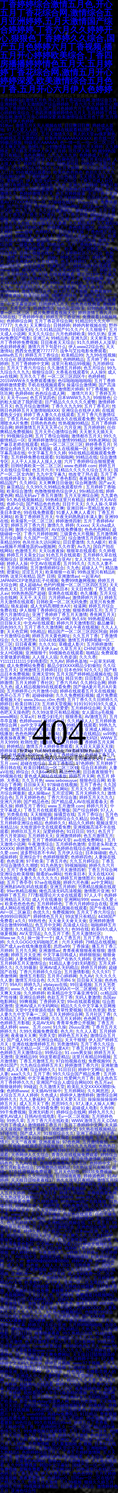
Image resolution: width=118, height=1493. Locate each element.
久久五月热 (32, 780)
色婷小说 (15, 504)
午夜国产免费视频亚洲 (92, 219)
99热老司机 (68, 163)
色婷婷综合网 (19, 321)
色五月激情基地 (72, 1239)
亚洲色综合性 (23, 1490)
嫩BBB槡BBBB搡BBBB (47, 1260)
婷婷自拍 (15, 1235)
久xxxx (82, 525)
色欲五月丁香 (60, 997)
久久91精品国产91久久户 (59, 329)
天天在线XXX (100, 873)
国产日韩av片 (45, 1397)
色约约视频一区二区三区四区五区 (75, 584)
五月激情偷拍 (95, 1141)
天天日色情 (81, 589)
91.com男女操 (78, 1052)
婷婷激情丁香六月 (95, 312)
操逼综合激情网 (81, 384)
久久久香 (87, 657)
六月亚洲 (72, 427)
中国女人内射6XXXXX (80, 1307)
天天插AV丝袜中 (46, 1090)
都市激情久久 (34, 270)
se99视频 (20, 299)
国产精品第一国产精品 (92, 1439)
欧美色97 (33, 1282)
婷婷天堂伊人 (28, 1205)
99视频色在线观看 (66, 652)
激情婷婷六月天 (87, 597)
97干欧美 (35, 861)
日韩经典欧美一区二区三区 (36, 465)
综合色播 (47, 1435)
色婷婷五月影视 (15, 1022)
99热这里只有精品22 (96, 1469)
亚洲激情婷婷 (68, 835)
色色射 (32, 1265)
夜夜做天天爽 (23, 1035)
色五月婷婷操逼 (70, 193)
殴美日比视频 (36, 295)
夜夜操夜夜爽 (92, 478)
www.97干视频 (86, 1363)
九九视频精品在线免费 (28, 1290)
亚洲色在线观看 (63, 593)
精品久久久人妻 (81, 1380)
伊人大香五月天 (55, 1473)
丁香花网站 (58, 1218)
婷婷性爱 (51, 1205)
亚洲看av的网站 (15, 1346)
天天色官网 (17, 631)
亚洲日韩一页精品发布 (88, 508)
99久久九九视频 (81, 1146)
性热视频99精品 (73, 423)
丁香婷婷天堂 (52, 1001)
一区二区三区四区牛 (67, 376)
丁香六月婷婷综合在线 (86, 903)
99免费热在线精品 (53, 1167)
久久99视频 (71, 1482)
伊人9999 (50, 282)
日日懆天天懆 (38, 1235)
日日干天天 (73, 504)
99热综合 (53, 1052)
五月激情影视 (77, 971)
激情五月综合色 (36, 291)
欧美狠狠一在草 (60, 572)
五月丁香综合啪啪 (52, 435)
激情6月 (35, 146)
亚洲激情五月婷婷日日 (40, 669)
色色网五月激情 (98, 1018)
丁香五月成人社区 (96, 180)
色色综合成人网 (50, 393)
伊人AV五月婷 (52, 1273)
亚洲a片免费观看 (27, 1358)
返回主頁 (54, 770)
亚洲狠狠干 (36, 652)
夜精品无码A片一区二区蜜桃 (70, 988)
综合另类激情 (84, 1401)
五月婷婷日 (56, 1358)
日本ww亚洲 (86, 1231)
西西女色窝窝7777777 (36, 350)
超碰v (52, 257)
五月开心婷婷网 (62, 976)
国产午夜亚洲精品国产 (78, 1320)
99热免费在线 (75, 1205)
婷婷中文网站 (90, 1069)
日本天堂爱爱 (55, 708)
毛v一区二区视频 (73, 1116)
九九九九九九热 (62, 155)
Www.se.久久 (12, 937)
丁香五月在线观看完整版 (47, 810)
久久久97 (101, 971)
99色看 (96, 818)
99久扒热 (96, 333)
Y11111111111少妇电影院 (24, 661)
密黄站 (13, 572)
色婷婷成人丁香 (94, 155)
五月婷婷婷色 (49, 903)
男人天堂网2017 (58, 1469)
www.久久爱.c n (26, 988)
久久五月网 (17, 1439)
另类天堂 (47, 1035)
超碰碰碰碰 (42, 695)
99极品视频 (11, 142)
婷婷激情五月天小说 (35, 848)
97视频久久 (58, 929)
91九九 (17, 1414)
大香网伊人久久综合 (30, 1154)
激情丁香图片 (36, 1129)
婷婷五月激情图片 (77, 878)
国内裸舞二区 (41, 1320)
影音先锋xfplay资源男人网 (44, 1401)
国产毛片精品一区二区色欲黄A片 (38, 1048)
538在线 (8, 316)
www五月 (19, 1214)
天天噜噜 (107, 1401)
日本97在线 (52, 678)
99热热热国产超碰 (28, 593)
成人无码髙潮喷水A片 (50, 606)
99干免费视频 (13, 1112)
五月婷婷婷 (94, 427)
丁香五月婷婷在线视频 (72, 1286)
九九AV (57, 661)
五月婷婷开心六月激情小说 (32, 691)
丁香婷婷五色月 (91, 1184)
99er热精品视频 (22, 891)
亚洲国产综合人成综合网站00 (64, 1082)
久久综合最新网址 (56, 210)
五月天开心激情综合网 (55, 431)
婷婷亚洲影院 (19, 1388)
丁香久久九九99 (66, 406)
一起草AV (90, 576)
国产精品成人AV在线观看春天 (79, 801)
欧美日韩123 (27, 703)
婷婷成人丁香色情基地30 (71, 227)
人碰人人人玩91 (56, 1265)
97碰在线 (9, 1133)
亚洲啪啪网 (96, 1448)
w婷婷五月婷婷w (82, 1252)
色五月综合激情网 (32, 406)
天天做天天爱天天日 (66, 1099)
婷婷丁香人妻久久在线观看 (49, 414)
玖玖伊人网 (79, 151)
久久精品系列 (81, 223)
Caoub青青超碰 (47, 1346)
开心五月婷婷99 (58, 1197)
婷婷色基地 (76, 661)
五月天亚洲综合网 (81, 495)
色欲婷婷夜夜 (12, 346)
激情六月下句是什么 (47, 346)
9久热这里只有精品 (91, 1167)
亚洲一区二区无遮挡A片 (86, 1282)
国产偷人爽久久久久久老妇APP (83, 1235)
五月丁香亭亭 (19, 882)
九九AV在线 (26, 1163)
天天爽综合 (40, 325)
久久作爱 (66, 546)
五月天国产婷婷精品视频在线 (83, 674)
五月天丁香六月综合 (26, 367)
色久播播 (88, 593)
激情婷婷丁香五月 (45, 1124)
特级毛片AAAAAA (40, 142)
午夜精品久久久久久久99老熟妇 (46, 287)
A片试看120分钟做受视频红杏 (84, 1243)
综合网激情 (85, 482)
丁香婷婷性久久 (51, 1426)
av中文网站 (102, 882)
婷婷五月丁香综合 (42, 355)
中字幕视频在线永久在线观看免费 (62, 418)
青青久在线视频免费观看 (74, 1154)
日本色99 (73, 669)
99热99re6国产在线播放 (83, 1201)
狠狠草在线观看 (81, 550)
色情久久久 (10, 1431)
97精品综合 (88, 1299)
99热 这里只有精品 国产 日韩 (27, 576)
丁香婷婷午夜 (31, 316)
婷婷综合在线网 (71, 1112)
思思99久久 (62, 1103)
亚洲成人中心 (28, 1375)
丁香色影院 (66, 478)
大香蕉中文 (20, 308)
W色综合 (23, 1422)
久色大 (21, 325)
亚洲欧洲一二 (23, 1273)
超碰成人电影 (84, 1107)
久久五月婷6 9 (60, 980)
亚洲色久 (101, 959)
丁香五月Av (17, 418)
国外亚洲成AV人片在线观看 (32, 261)
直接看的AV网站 (30, 1460)
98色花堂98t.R (71, 308)
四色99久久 (11, 627)
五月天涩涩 (10, 1405)
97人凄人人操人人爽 (95, 1103)
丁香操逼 (80, 946)
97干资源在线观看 (48, 299)
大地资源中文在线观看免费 (45, 827)
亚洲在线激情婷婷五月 (33, 1044)
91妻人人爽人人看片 (75, 512)
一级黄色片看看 (30, 244)
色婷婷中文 (100, 1163)
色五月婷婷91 (74, 261)
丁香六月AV (67, 682)
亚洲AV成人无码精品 (58, 967)
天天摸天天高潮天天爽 (43, 508)
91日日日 (75, 831)
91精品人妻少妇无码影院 (72, 963)
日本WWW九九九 (74, 397)
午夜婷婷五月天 (64, 1150)
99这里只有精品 (80, 916)
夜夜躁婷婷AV (88, 1388)
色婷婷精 (96, 376)
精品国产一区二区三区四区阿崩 (66, 240)
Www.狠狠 (9, 270)
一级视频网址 (23, 1448)
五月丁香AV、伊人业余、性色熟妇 (51, 1371)
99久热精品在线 (77, 1333)
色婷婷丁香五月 (79, 1248)
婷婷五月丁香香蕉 (91, 1422)
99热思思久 (43, 1409)
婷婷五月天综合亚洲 (47, 1324)
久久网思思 (98, 1090)
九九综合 (95, 1456)
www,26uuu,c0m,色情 (44, 699)
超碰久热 (65, 1299)
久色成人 (49, 1095)
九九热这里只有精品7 (20, 1197)
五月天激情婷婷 (15, 648)
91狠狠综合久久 (59, 1133)
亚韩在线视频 (12, 1150)
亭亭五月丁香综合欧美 (21, 1337)
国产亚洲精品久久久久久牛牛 (72, 1337)
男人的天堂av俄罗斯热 (94, 134)
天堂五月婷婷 (71, 1418)
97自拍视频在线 (71, 1061)
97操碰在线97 (61, 202)
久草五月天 (70, 648)
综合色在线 (66, 176)
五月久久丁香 (32, 376)
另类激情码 (67, 1044)
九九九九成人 (51, 1380)
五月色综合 (72, 282)
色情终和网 (38, 1018)
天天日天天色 (40, 1295)
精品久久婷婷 (81, 822)
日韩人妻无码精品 (62, 1329)
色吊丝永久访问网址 (41, 542)
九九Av (6, 287)
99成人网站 (34, 1218)
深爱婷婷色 (53, 831)
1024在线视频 (52, 640)
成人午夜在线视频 (82, 627)
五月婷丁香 (97, 359)
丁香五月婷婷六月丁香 (93, 1048)
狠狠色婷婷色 (64, 295)
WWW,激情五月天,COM (93, 1120)
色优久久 (41, 912)
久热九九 (89, 1329)
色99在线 (80, 929)
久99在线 (9, 878)
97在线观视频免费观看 (30, 1171)
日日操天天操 (71, 231)
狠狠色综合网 (92, 780)
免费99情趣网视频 (78, 580)
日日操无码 (22, 329)
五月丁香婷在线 (15, 1397)
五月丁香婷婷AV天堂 (51, 839)
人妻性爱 (52, 1375)
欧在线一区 (104, 138)
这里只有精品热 (15, 185)
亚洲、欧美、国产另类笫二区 (79, 248)
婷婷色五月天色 (73, 1035)
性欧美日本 (75, 873)
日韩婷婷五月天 (53, 304)
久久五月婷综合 (84, 861)
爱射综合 (15, 180)
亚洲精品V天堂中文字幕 (61, 1448)
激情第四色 (85, 210)
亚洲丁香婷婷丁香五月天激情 (59, 614)
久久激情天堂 (52, 1086)
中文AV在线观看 (45, 563)
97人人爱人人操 (22, 129)
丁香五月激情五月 (36, 1061)
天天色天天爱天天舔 (38, 1307)
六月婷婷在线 (98, 1350)
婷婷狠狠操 (89, 954)
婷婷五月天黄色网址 (51, 635)
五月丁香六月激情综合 (53, 1226)
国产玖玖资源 (19, 206)
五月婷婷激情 (99, 644)
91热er (6, 125)
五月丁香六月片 (100, 282)
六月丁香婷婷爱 (34, 1286)
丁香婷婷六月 (54, 1278)
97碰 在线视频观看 (56, 274)
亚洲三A (40, 338)
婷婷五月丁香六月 (28, 525)
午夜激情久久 (51, 1252)
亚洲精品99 (26, 1056)
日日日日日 (21, 1333)
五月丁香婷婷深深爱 (30, 248)
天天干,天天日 (32, 597)
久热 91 (66, 1184)
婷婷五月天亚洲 (26, 954)
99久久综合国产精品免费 (77, 1073)
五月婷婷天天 (40, 835)
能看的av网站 (49, 873)
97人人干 (93, 895)
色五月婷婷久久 (30, 227)
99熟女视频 (82, 1137)
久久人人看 (86, 1031)
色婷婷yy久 (57, 1477)
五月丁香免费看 (21, 869)
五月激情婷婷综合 (47, 567)
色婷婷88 (24, 393)
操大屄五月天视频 (70, 291)
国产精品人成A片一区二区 (81, 236)
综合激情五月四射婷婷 (89, 538)
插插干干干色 (12, 1175)
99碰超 (30, 1086)
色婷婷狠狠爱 (55, 856)
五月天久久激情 (85, 788)
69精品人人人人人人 (34, 236)
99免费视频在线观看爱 (45, 1431)
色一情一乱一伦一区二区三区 (88, 142)
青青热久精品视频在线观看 (61, 908)
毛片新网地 (84, 1341)
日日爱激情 (73, 542)
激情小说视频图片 (32, 529)
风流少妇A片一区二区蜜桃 (24, 618)
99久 (91, 831)
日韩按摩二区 (86, 1265)
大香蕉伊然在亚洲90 (49, 1439)
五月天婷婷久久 (90, 793)
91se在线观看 (56, 1137)
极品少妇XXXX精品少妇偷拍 (73, 665)
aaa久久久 (21, 1073)
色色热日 (107, 1146)
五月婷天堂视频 (56, 703)
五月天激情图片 (26, 708)
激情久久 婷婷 (60, 525)
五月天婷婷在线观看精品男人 (66, 129)
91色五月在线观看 (63, 555)
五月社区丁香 (98, 1014)
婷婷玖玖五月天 (26, 831)
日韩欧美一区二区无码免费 (61, 601)
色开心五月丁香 (15, 695)
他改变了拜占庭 (83, 474)
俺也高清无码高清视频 (60, 891)
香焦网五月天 (102, 614)
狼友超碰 (19, 606)
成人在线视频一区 (70, 448)
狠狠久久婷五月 (99, 1482)
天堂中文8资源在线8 (34, 1010)
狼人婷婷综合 (23, 1252)
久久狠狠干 (96, 329)
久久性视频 (58, 1158)
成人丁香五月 (68, 937)
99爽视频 (28, 1001)
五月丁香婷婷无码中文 (88, 244)
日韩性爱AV (82, 1218)
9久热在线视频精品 (25, 499)
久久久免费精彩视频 (75, 695)
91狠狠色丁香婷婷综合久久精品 (58, 818)
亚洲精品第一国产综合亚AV (45, 559)
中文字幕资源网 (21, 304)
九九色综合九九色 (49, 185)
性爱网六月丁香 (79, 1078)
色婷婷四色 (45, 206)
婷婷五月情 (10, 1486)
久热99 (106, 1107)
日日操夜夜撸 (68, 1175)
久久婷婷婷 (34, 993)
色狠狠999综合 (99, 1312)
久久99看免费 (45, 1107)
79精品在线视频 (100, 942)
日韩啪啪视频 (76, 1256)
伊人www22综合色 (85, 346)
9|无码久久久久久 (31, 197)
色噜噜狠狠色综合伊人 (55, 491)
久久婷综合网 (93, 682)
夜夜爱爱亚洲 (32, 1477)
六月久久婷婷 (12, 1443)
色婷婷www (17, 1090)
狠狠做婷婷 (10, 1086)
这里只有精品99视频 (70, 363)
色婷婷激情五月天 (36, 193)
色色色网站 (34, 155)
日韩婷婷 (61, 325)
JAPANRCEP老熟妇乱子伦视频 (29, 580)
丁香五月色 (56, 861)
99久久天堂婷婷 (78, 1375)
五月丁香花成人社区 (53, 1388)
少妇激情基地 (58, 146)
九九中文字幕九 (51, 474)
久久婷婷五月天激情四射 (62, 869)
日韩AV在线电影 (40, 1116)
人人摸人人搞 (44, 657)
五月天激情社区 (86, 933)
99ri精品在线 (91, 491)
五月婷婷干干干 (84, 1358)
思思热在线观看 (78, 1214)
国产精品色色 (36, 801)
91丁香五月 (99, 1222)
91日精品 (88, 1414)
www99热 (36, 1414)
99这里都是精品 (54, 1056)
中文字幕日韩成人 (60, 954)
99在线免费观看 (39, 512)
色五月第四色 (42, 397)
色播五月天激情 (42, 1482)
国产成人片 (30, 1133)
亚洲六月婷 (10, 801)
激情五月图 (86, 1303)
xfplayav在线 (55, 984)
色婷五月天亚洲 (54, 219)
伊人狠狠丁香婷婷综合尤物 (44, 610)
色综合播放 (34, 265)
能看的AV (24, 1456)
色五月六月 (42, 469)
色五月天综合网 (96, 159)
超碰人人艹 (92, 567)
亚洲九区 (79, 338)
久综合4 (7, 359)
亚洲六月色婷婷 (83, 185)
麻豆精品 (15, 487)
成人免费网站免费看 (26, 665)
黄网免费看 (30, 1469)
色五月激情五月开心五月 (48, 1341)
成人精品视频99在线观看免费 (43, 686)
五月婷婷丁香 (32, 589)
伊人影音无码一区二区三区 (51, 180)
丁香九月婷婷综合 (68, 197)
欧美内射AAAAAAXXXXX (68, 138)
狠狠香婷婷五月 (87, 610)
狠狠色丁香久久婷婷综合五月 (27, 1239)
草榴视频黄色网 (102, 1192)
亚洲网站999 (76, 899)
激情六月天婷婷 (88, 146)
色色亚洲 (15, 861)
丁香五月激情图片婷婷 (62, 389)
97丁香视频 (97, 389)
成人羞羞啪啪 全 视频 (71, 1443)
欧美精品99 (72, 355)
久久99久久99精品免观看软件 (55, 487)
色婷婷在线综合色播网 (78, 848)
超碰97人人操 (24, 219)
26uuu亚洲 (79, 1027)
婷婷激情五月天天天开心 (38, 427)
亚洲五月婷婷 (62, 886)
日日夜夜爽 (25, 644)
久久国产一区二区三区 (45, 538)
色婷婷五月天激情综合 (21, 138)
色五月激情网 (102, 1392)
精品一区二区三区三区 (62, 444)
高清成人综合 (75, 925)
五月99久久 (74, 563)
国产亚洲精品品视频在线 (62, 1222)
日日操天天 (10, 623)
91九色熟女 (51, 865)
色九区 (30, 1435)
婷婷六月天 (97, 805)
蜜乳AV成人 (11, 1116)
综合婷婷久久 (43, 1069)
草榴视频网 (92, 278)
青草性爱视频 (69, 1010)
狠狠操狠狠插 (43, 1418)
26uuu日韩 (87, 202)
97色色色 (64, 1303)
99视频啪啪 (76, 865)
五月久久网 (25, 950)
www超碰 (24, 231)
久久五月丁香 (85, 635)
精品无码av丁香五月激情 (38, 495)
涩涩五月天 (32, 572)
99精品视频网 (41, 189)
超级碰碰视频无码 (69, 1405)
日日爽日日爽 (77, 125)
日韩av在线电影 (15, 1248)
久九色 (73, 567)
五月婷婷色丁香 (21, 274)
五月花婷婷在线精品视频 (79, 189)
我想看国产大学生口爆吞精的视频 (55, 1392)
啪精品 (92, 652)
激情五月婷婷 (40, 1303)
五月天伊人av (45, 648)
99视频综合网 (20, 435)
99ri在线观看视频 (83, 1001)
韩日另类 (73, 678)
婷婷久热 (32, 1231)
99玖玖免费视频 (97, 1171)
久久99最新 (26, 967)
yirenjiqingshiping (40, 1184)
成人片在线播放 (47, 899)
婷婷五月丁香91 (30, 805)
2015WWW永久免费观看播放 (27, 380)
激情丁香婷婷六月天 (26, 257)
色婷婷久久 (45, 231)
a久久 (20, 920)
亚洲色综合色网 (92, 1226)
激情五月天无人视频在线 (38, 125)
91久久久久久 (70, 1350)
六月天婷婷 (72, 942)
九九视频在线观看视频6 (64, 1188)
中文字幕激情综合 (45, 1078)
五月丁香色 (90, 784)
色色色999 (83, 1473)
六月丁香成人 (12, 1124)
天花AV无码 (43, 1022)
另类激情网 (38, 1443)
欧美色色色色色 (68, 172)
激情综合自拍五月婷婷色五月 (27, 1299)
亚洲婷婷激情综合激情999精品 (57, 440)
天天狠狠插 (40, 814)
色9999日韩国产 (15, 916)
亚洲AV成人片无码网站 (36, 1005)
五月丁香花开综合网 (53, 321)
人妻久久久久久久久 (39, 878)
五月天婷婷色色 (30, 797)
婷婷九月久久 (101, 1112)
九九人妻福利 (32, 1099)
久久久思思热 (23, 640)
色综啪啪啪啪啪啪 (75, 380)
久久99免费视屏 (22, 1465)
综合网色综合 (66, 159)
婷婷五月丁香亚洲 (63, 316)
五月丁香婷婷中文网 (30, 363)
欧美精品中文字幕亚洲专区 (72, 993)
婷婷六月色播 (76, 882)
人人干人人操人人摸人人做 (36, 461)
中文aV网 (61, 618)
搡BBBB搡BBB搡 (27, 1329)
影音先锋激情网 (86, 1158)
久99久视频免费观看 (38, 1031)
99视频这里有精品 (41, 1486)
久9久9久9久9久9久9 (31, 168)
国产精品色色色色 (43, 504)
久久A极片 (96, 542)
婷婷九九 (32, 984)
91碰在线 (104, 1333)
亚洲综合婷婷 (32, 997)
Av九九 (84, 546)
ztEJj (4, 248)
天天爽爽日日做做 (56, 482)
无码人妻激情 (87, 997)
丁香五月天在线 (15, 223)
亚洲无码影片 (41, 1112)
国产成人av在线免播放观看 (25, 946)
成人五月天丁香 (34, 1103)
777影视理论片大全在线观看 (55, 895)
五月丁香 (41, 1073)
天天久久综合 (40, 333)
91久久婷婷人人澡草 (96, 342)
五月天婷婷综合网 (66, 1014)
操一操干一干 (40, 937)
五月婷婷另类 (66, 1316)
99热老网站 (99, 440)
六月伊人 (52, 1282)
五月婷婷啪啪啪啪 (85, 1324)
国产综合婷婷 (85, 810)
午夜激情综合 (40, 844)
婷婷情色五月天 (48, 916)
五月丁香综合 (90, 814)
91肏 (65, 1107)
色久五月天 (25, 210)
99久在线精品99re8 (52, 1422)
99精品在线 (86, 457)
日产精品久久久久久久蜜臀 (70, 401)
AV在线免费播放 (66, 529)
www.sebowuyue (61, 780)
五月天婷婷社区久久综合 (79, 253)
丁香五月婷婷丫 (21, 1380)
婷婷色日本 (57, 589)
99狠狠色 (102, 397)
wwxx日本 (37, 1150)
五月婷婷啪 (17, 567)
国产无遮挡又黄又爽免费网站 (42, 1354)
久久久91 (47, 644)
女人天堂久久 (87, 559)
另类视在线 (17, 814)
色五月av (103, 1082)
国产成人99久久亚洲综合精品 (34, 1039)
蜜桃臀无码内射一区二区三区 (79, 1290)
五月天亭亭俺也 (46, 1214)
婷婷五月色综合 (75, 257)
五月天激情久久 (55, 134)
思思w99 (62, 946)
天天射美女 (100, 338)
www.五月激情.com (66, 805)
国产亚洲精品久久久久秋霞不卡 (50, 278)
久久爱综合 (100, 1188)
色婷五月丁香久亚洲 (19, 1473)
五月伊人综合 (70, 852)
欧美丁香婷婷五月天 (34, 516)
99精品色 (56, 244)
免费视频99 (101, 291)
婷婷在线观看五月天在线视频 (87, 691)
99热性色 (37, 920)
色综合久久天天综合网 (70, 1269)
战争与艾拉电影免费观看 (83, 350)
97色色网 (71, 1141)
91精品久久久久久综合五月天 (83, 469)
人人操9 (97, 372)
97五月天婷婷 (66, 168)
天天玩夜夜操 (51, 550)
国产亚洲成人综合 (24, 1137)
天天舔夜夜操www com (33, 1350)
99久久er (15, 1260)
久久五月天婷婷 (66, 1018)
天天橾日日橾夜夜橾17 (32, 1180)
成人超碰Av (30, 584)
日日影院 (94, 678)
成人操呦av (38, 793)
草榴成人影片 (71, 644)
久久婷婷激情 (45, 1201)
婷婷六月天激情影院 (76, 623)
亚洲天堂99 (43, 674)
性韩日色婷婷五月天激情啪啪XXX (58, 408)
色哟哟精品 (73, 359)
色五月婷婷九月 (21, 1222)
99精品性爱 (100, 1239)
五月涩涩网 (62, 793)
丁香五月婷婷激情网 (81, 1452)
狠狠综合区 (42, 372)
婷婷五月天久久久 (96, 797)
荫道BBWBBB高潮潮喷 (39, 359)
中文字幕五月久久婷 (47, 452)
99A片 (15, 984)
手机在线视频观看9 (46, 384)
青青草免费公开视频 (76, 1022)
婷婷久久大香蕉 (36, 1316)
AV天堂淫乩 (30, 933)
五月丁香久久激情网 (43, 627)
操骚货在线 (64, 814)
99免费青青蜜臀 (30, 1158)
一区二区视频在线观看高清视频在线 (57, 1144)
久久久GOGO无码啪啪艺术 (33, 942)
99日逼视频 (81, 984)
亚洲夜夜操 (10, 295)
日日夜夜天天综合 (57, 342)
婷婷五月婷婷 (93, 967)
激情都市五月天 (86, 435)
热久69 (78, 618)
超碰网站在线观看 (36, 1384)
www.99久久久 (89, 1197)
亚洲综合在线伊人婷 (80, 410)
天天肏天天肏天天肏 (67, 920)
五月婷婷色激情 (70, 844)
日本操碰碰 (96, 852)
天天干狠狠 (75, 1039)
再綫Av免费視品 (62, 1414)
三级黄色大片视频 (77, 533)
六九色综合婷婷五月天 (41, 1065)
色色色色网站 (97, 529)
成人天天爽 (17, 1069)
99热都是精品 (101, 618)
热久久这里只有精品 (75, 1180)
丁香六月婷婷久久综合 (40, 971)
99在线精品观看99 (33, 172)
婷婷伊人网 (82, 1260)
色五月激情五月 (98, 835)
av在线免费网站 (89, 839)
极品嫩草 (105, 623)
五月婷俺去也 (76, 1460)
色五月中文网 (48, 925)
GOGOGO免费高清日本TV (25, 159)
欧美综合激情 (19, 491)
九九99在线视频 (101, 355)
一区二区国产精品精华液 (91, 1426)
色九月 (67, 1031)
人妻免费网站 (28, 959)
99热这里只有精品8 (95, 572)
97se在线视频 (47, 882)
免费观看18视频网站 (95, 1295)
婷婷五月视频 (57, 1363)
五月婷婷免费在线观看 (32, 457)
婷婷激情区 (43, 308)
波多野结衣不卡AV (37, 852)
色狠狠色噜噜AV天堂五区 (63, 1163)
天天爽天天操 (12, 146)
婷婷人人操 (17, 563)
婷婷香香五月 (98, 444)
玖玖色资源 (94, 1010)
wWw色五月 (11, 355)
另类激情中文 (64, 1129)
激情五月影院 (32, 976)
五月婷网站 (74, 1090)
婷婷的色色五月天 (83, 1346)
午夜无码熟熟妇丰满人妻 (79, 516)
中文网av (45, 1243)
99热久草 (15, 1120)
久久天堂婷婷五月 (49, 1209)
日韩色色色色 (43, 423)
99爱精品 (97, 1405)
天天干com (17, 397)
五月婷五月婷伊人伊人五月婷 (38, 151)
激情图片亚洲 (96, 891)
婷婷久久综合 (68, 1384)
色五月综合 (94, 367)
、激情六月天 (80, 393)
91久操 (59, 1027)
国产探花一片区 (58, 1231)
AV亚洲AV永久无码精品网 (84, 1397)
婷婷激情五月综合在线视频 (40, 1367)
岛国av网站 (69, 206)
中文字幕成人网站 (51, 788)
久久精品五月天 (30, 929)
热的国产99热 (37, 1405)
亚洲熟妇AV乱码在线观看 (24, 886)
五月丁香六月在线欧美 (48, 1120)
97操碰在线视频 (62, 784)
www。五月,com (35, 1027)
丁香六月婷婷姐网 (40, 533)
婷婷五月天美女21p (25, 555)
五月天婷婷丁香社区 (34, 682)
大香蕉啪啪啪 (40, 478)
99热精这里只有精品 (64, 499)
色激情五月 (25, 550)
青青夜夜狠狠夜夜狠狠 (84, 950)
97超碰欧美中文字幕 (87, 1367)
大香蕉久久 (80, 1278)
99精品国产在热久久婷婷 (66, 959)
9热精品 (37, 631)
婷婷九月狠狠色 (15, 1107)
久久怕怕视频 (40, 1175)
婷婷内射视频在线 (90, 325)
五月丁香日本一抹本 (88, 1431)
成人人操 (15, 1265)
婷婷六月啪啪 (72, 1192)
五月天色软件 (67, 1171)
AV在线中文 (26, 1256)
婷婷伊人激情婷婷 (77, 1095)
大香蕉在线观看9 (72, 372)
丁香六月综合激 (62, 797)
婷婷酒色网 (94, 1175)
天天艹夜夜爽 (23, 1141)
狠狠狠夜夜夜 (47, 1333)
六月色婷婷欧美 (70, 333)
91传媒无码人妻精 (49, 223)
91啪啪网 (64, 457)
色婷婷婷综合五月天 (41, 1452)
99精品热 (59, 338)
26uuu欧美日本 (42, 1192)
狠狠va (54, 1460)
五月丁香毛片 (97, 406)
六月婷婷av (59, 597)
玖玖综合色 (97, 197)
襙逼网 (80, 606)
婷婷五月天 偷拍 (39, 163)
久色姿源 (68, 657)
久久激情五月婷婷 (64, 367)
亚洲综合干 (30, 856)
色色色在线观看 (85, 304)
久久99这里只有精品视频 (55, 712)
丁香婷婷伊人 (40, 176)
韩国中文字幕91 (54, 1465)
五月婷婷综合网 (85, 708)
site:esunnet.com (23, 1278)
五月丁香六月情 (73, 214)
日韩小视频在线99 (36, 253)
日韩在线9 (9, 1316)
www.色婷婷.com (80, 465)
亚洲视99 (64, 1295)
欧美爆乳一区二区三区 (32, 521)
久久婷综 (27, 482)
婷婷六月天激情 (73, 1435)
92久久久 (93, 669)
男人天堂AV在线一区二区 (73, 270)
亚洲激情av (68, 576)
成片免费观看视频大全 (54, 312)
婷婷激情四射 (68, 521)
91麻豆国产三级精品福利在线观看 (79, 265)
